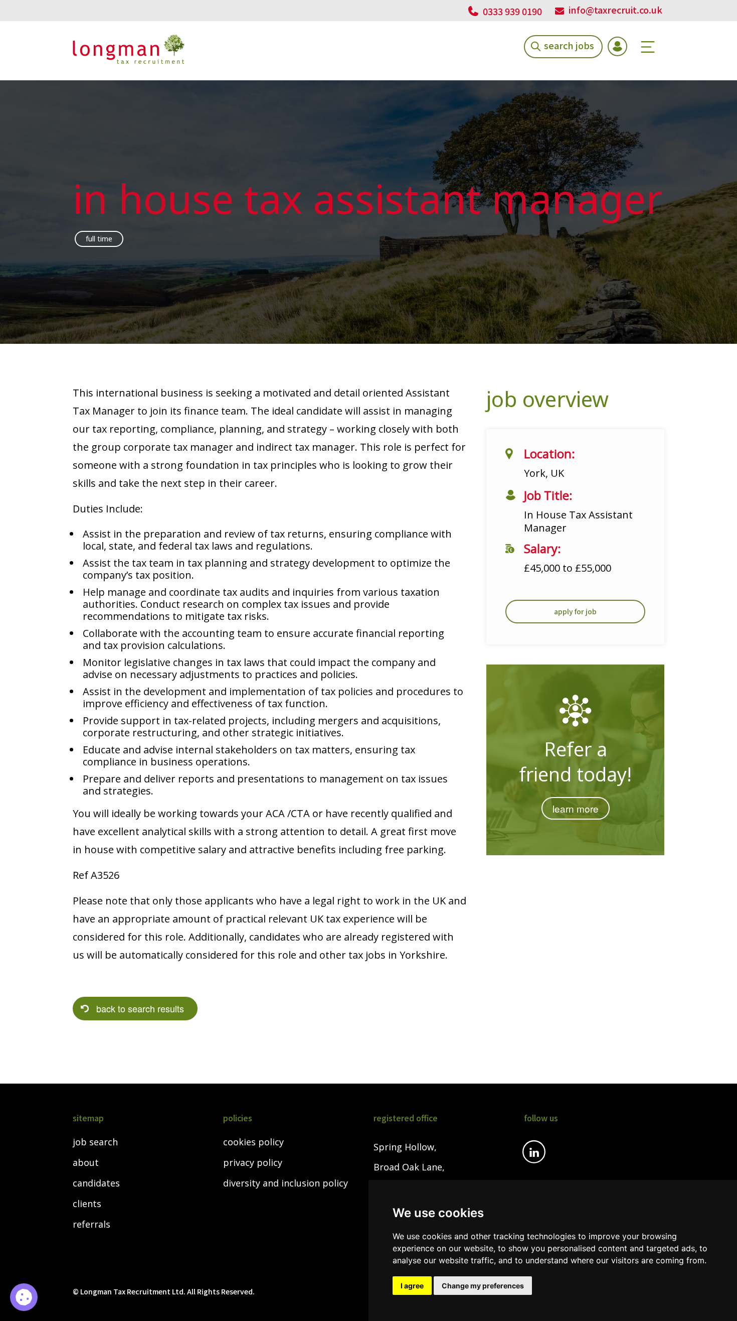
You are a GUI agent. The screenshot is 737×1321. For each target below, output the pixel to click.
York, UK (544, 473)
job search (95, 1142)
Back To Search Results (140, 1008)
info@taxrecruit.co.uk (615, 9)
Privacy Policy (252, 1162)
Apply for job (575, 611)
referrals (91, 1224)
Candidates (96, 1183)
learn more (575, 808)
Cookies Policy (253, 1142)
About (86, 1162)
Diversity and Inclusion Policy (285, 1183)
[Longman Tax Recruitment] (129, 49)
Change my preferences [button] (483, 1285)
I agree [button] (412, 1285)
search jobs (569, 45)
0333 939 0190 (511, 11)
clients (87, 1204)
